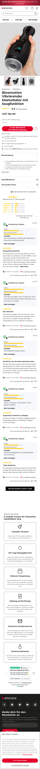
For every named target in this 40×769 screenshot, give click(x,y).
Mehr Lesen (5, 172)
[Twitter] (19, 704)
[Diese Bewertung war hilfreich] (31, 275)
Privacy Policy (28, 754)
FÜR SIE (6, 20)
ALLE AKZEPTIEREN (20, 760)
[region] (14, 203)
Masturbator (16, 89)
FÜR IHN (18, 20)
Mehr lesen (24, 266)
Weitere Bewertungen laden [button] (20, 489)
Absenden (10, 731)
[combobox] (20, 216)
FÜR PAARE (32, 20)
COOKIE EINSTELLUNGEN (20, 765)
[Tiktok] (35, 704)
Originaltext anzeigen (29, 271)
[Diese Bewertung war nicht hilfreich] (35, 275)
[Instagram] (12, 704)
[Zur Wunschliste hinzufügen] (35, 128)
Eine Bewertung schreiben (24, 192)
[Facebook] (4, 704)
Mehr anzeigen (9, 244)
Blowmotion (6, 89)
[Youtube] (27, 704)
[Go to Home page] (7, 8)
